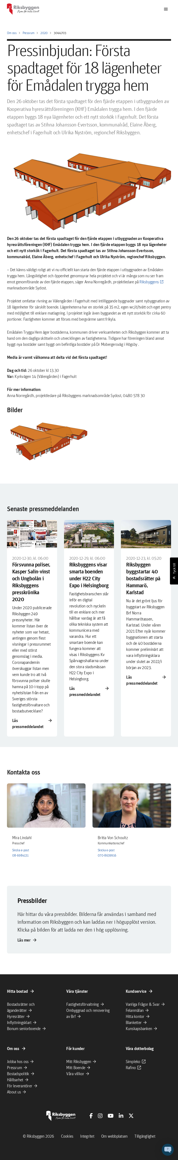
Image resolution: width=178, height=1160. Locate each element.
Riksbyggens (149, 281)
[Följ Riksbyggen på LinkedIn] (121, 1115)
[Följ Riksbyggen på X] (131, 1115)
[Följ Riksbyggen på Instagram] (100, 1115)
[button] (47, 440)
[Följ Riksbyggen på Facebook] (91, 1115)
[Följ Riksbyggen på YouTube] (111, 1115)
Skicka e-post (20, 850)
